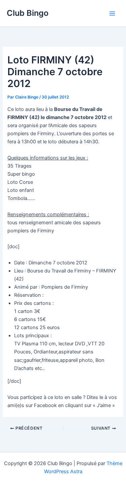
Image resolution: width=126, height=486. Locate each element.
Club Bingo (27, 13)
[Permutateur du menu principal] (112, 13)
